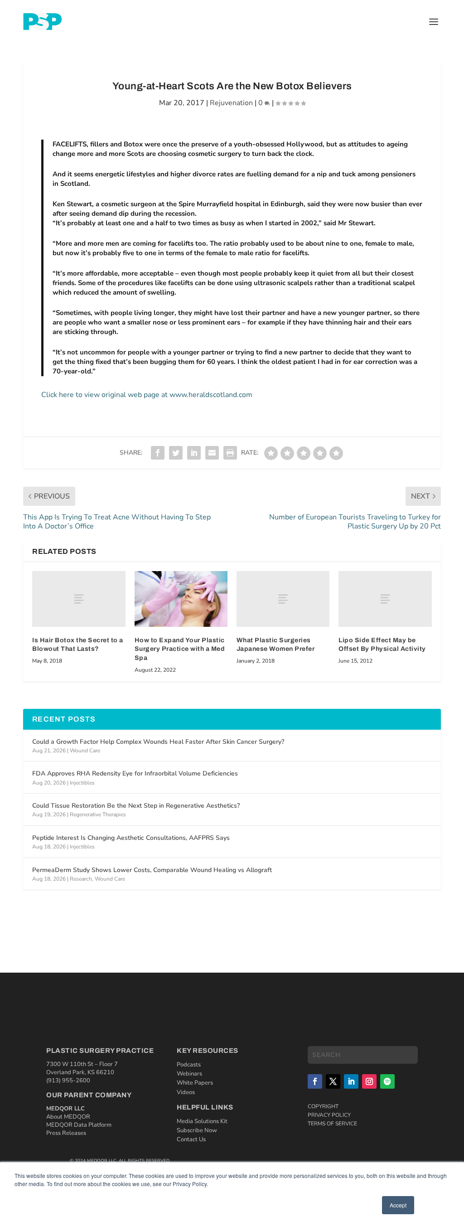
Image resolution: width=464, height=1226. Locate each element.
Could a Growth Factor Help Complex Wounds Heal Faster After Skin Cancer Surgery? (158, 741)
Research (81, 878)
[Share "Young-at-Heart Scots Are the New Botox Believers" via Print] (230, 453)
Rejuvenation (231, 103)
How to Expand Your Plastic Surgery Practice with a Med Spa (180, 649)
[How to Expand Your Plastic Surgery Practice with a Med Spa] (181, 599)
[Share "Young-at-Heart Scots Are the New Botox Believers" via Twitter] (176, 453)
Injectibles (82, 782)
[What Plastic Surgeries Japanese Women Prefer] (283, 599)
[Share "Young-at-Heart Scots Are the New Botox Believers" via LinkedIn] (194, 453)
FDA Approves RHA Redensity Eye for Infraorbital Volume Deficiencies (135, 773)
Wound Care (85, 750)
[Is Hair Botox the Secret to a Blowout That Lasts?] (78, 599)
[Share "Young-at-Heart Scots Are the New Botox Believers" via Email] (212, 453)
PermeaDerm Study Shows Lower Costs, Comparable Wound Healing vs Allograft (152, 870)
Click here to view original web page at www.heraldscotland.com (146, 395)
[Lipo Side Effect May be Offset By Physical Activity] (384, 599)
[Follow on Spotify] (387, 1081)
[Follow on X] (333, 1081)
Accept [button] (398, 1205)
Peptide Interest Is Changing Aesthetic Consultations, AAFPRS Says (131, 837)
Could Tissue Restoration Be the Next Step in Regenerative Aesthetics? (136, 805)
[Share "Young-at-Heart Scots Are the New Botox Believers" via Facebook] (158, 453)
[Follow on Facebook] (315, 1081)
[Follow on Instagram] (369, 1081)
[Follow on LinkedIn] (351, 1081)
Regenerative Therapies (98, 814)
